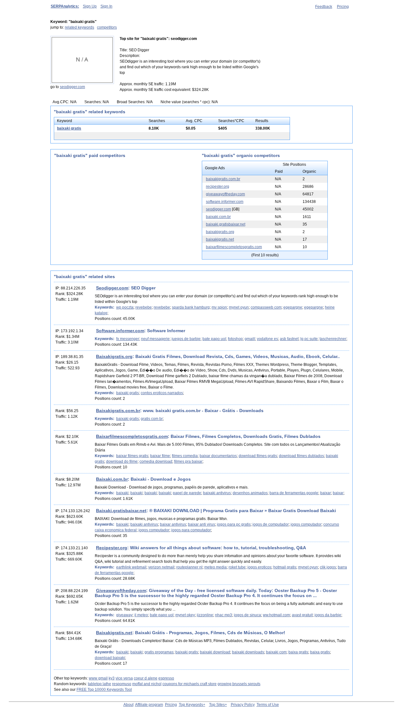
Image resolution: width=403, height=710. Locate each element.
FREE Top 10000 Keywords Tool (104, 689)
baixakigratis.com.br (223, 179)
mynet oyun (239, 307)
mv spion (219, 307)
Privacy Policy (243, 704)
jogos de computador (271, 524)
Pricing (343, 6)
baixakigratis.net (220, 239)
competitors (107, 27)
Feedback (323, 6)
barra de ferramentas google (294, 493)
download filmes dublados (301, 456)
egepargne (292, 307)
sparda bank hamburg (191, 307)
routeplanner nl (189, 567)
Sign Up (90, 6)
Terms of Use (268, 704)
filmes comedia (185, 456)
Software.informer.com (120, 330)
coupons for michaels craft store (189, 684)
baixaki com (276, 652)
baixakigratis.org (220, 232)
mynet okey (185, 615)
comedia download (155, 461)
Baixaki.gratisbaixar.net (121, 510)
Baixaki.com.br (112, 479)
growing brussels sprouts (239, 684)
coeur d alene (145, 678)
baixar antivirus (173, 524)
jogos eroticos (259, 567)
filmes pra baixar (188, 461)
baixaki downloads (248, 652)
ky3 (112, 678)
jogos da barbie (328, 615)
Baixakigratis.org (114, 356)
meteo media (215, 567)
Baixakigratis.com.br (118, 410)
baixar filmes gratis (132, 456)
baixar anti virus (201, 524)
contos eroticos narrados (162, 393)
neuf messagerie (155, 339)
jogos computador (306, 524)
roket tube (237, 567)
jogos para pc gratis (234, 524)
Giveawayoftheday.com (121, 590)
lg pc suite (309, 339)
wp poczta (124, 307)
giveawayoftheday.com (225, 194)
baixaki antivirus (217, 493)
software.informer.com (224, 201)
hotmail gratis (284, 567)
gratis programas (159, 652)
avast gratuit (302, 615)
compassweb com (266, 307)
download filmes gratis (258, 456)
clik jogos (328, 567)
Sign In (106, 6)
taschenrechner (333, 339)
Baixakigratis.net (114, 632)
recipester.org (217, 186)
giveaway (124, 615)
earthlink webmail (131, 567)
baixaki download (215, 652)
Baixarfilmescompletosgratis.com (132, 436)
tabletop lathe (99, 684)
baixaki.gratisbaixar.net (225, 224)
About (128, 704)
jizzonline (205, 615)
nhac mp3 (223, 615)
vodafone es (267, 339)
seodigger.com (72, 87)
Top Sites (217, 704)
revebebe (143, 307)
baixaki (122, 493)
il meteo (141, 615)
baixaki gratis (69, 128)
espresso (166, 678)
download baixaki (110, 658)
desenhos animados (250, 493)
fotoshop (235, 339)
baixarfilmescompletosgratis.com (234, 247)
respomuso (121, 684)
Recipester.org (111, 547)
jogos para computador (191, 530)
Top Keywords (191, 704)
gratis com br (152, 418)
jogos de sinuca (247, 615)
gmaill (250, 339)
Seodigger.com (112, 287)
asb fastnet (289, 339)
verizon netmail (161, 567)
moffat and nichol (147, 684)
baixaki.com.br (218, 217)
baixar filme (160, 456)
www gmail (98, 678)
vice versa (124, 678)
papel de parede (187, 493)
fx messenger (127, 339)
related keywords (79, 27)
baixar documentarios (218, 456)
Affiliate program (149, 704)
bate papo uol (214, 339)
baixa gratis (298, 652)
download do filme (122, 461)
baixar (325, 493)
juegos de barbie (186, 339)
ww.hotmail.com (276, 615)
